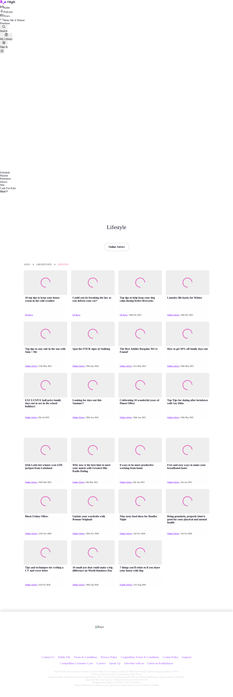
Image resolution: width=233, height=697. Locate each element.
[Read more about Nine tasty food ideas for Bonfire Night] (140, 501)
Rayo (27, 264)
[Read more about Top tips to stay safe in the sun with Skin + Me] (45, 334)
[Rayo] (99, 626)
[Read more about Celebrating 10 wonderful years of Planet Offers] (140, 385)
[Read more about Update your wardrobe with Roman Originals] (93, 501)
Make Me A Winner (14, 20)
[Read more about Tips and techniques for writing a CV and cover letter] (45, 552)
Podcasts (8, 11)
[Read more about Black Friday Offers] (45, 501)
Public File (64, 657)
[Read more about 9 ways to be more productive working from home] (140, 450)
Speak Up (114, 663)
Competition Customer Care (76, 663)
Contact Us (48, 657)
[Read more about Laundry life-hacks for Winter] (187, 282)
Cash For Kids (8, 188)
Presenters (5, 178)
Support (186, 657)
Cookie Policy (170, 657)
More (3, 191)
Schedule (5, 172)
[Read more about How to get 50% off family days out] (187, 334)
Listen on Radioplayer (160, 663)
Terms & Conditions (85, 657)
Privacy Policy (109, 657)
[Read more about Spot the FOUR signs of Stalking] (93, 334)
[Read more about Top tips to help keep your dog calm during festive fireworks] (140, 282)
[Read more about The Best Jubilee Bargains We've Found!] (140, 334)
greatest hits (44, 264)
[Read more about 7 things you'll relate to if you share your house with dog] (140, 552)
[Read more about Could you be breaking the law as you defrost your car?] (93, 282)
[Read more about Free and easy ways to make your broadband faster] (187, 450)
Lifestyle (63, 264)
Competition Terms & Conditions (140, 657)
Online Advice (116, 246)
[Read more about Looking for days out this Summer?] (93, 385)
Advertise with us (134, 663)
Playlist (4, 175)
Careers (101, 663)
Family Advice (126, 585)
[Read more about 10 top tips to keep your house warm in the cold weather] (45, 282)
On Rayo (29, 315)
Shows (3, 181)
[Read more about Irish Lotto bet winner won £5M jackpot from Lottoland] (45, 450)
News (6, 15)
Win (2, 185)
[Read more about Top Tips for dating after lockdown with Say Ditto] (187, 385)
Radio (6, 7)
